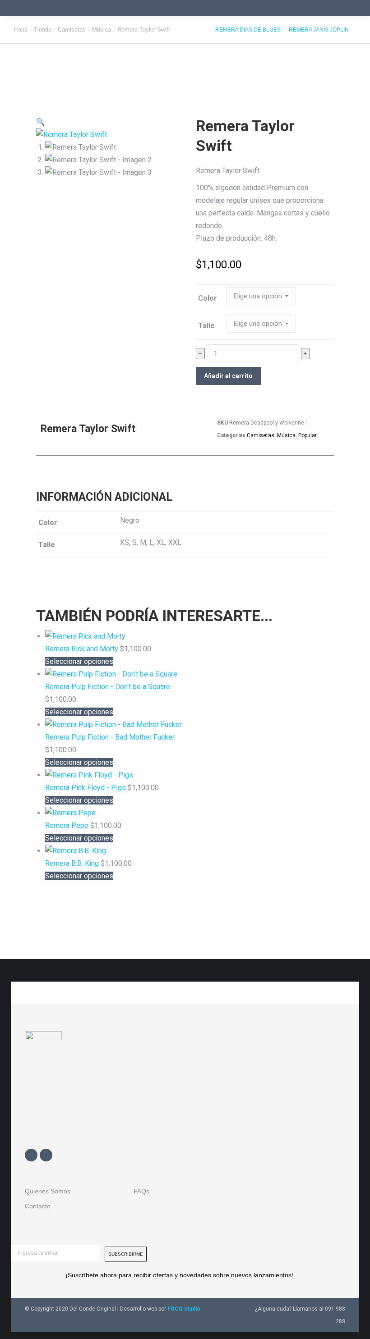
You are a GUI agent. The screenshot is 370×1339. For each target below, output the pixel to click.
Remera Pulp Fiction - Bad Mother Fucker (110, 737)
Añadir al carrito (228, 375)
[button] (40, 122)
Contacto (38, 1206)
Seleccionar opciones (79, 661)
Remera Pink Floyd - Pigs (86, 787)
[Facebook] (31, 1155)
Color (207, 298)
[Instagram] (46, 1155)
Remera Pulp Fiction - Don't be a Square (107, 686)
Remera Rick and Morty (82, 648)
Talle (206, 325)
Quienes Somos (47, 1191)
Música (286, 435)
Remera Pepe (67, 825)
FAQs (141, 1191)
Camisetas (260, 435)
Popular (307, 435)
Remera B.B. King (73, 863)
